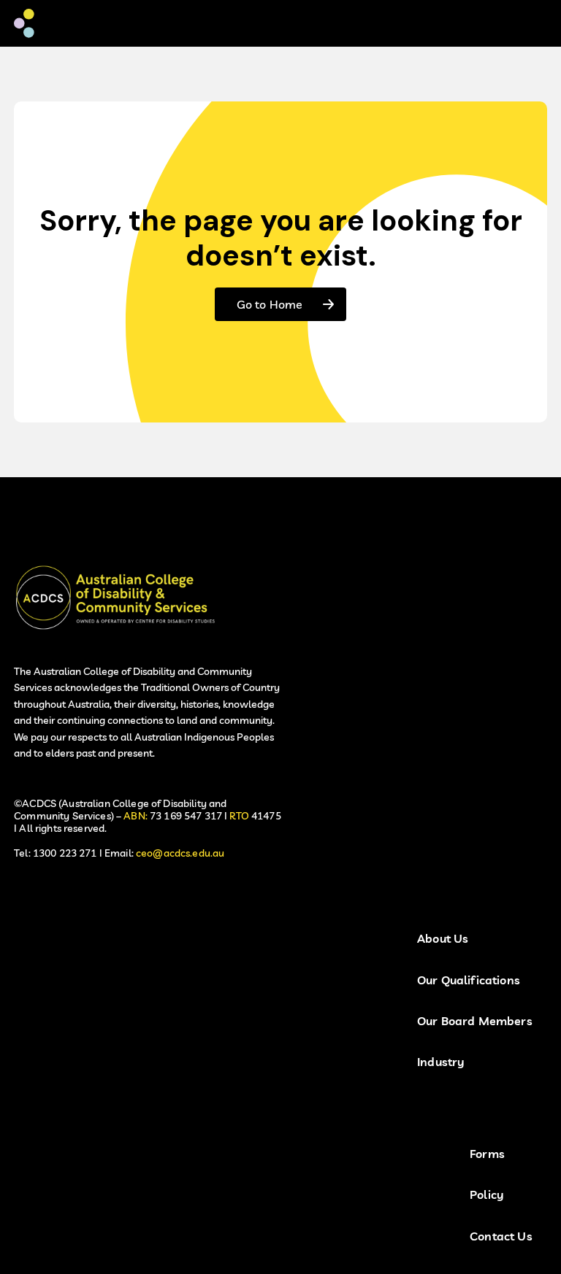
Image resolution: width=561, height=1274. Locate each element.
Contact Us (501, 1236)
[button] (525, 23)
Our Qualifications (468, 980)
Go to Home (269, 304)
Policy (487, 1195)
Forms (487, 1154)
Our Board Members (475, 1021)
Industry (441, 1062)
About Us (442, 939)
